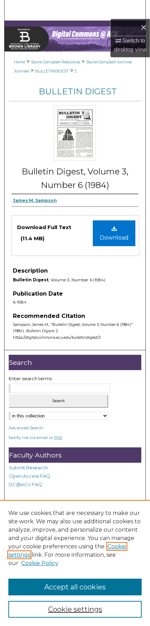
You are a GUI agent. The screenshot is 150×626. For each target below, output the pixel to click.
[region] (75, 563)
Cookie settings (75, 609)
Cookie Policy (39, 563)
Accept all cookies (75, 587)
